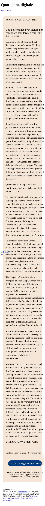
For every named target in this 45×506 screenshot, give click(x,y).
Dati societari (22, 492)
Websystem (33, 496)
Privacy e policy (27, 498)
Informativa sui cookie (11, 498)
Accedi (8, 11)
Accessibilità (7, 500)
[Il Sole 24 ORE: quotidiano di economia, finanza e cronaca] (6, 253)
